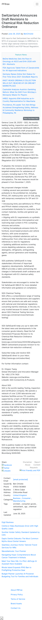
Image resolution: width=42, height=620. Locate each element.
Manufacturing (19, 501)
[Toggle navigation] (37, 4)
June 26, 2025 (14, 34)
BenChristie (28, 34)
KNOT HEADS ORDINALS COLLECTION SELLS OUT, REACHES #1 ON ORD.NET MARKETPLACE (19, 83)
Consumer (26, 498)
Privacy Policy (17, 594)
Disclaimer (27, 462)
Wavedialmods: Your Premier (14, 551)
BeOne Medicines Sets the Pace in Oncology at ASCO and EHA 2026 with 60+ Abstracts (19, 61)
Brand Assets (16, 603)
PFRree (6, 4)
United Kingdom (20, 495)
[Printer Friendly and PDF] (30, 470)
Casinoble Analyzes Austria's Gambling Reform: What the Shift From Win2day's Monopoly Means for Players (19, 92)
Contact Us (15, 608)
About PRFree (16, 590)
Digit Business (8, 522)
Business (16, 498)
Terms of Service (18, 599)
